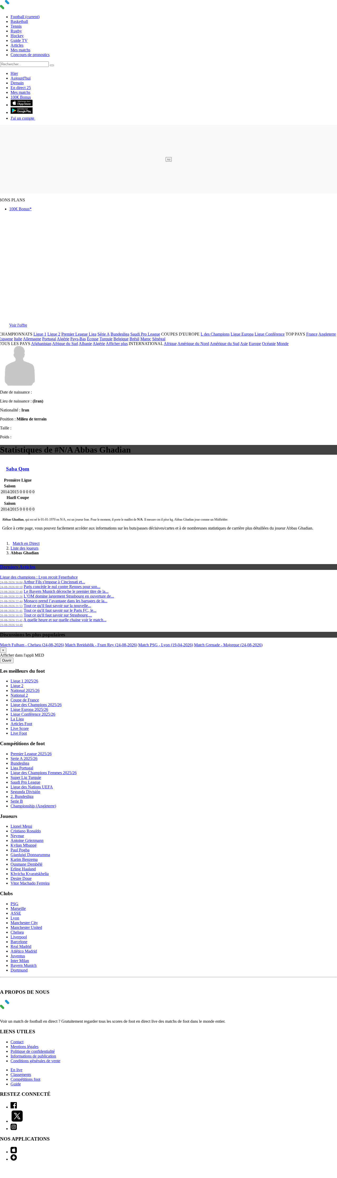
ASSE (16, 913)
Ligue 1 (39, 334)
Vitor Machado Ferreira (30, 883)
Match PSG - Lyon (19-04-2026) (165, 645)
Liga (92, 334)
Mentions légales (24, 1046)
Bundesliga (120, 334)
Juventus (18, 956)
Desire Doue (21, 878)
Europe (255, 343)
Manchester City (24, 922)
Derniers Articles (17, 567)
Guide (16, 1084)
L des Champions (215, 334)
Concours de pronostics (30, 54)
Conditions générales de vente (35, 1061)
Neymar (17, 835)
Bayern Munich (24, 965)
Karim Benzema (24, 859)
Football (25, 16)
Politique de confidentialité (33, 1051)
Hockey (17, 35)
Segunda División (25, 791)
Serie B (17, 801)
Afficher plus (117, 343)
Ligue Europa (242, 334)
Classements (21, 1074)
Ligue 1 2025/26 (24, 681)
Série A (103, 334)
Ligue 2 (53, 334)
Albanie (85, 343)
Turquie (106, 339)
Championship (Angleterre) (33, 806)
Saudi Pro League (145, 334)
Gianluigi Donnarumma (30, 854)
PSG (14, 903)
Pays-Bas (78, 339)
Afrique (170, 343)
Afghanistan (41, 343)
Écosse (92, 339)
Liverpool (19, 937)
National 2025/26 (25, 690)
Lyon (15, 918)
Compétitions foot (25, 1079)
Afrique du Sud (65, 343)
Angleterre (327, 334)
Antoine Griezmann (27, 840)
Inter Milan (20, 960)
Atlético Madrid (24, 951)
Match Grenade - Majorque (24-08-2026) (228, 645)
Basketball (19, 21)
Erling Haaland (23, 869)
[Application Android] (14, 1159)
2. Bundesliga (22, 796)
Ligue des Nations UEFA (32, 787)
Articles (17, 45)
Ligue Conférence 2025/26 (33, 714)
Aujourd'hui (21, 78)
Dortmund (19, 970)
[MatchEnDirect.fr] (17, 8)
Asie (244, 343)
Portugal (49, 339)
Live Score (20, 728)
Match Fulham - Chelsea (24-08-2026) (32, 645)
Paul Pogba (20, 850)
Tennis (16, 26)
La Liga (17, 719)
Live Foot (19, 733)
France (312, 334)
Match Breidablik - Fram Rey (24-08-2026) (101, 645)
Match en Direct (26, 543)
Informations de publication (33, 1056)
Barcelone (19, 941)
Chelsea (17, 932)
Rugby (16, 31)
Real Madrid (21, 946)
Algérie (63, 339)
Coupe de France (25, 700)
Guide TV (19, 40)
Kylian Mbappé (24, 845)
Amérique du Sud (224, 343)
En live (16, 1070)
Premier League (74, 334)
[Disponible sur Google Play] (22, 112)
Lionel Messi (21, 826)
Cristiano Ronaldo (26, 831)
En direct (21, 87)
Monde (283, 343)
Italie (18, 339)
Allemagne (32, 339)
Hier (14, 73)
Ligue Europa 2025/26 (29, 709)
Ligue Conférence (270, 334)
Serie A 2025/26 (24, 758)
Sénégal (158, 339)
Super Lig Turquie (26, 777)
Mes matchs (20, 50)
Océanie (269, 343)
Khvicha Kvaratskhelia (30, 873)
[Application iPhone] (14, 1152)
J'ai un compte (23, 118)
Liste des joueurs (24, 548)
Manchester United (26, 927)
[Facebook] (14, 1107)
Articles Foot (21, 723)
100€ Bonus (21, 97)
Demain (17, 83)
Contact (17, 1042)
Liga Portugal (22, 768)
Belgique (120, 339)
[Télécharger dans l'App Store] (22, 105)
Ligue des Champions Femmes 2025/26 (44, 772)
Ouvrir (6, 660)
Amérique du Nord (193, 343)
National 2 (19, 695)
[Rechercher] (52, 65)
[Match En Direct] (17, 1007)
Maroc (145, 339)
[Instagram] (14, 1128)
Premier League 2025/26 (31, 754)
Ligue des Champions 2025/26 (36, 704)
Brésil (134, 339)
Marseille (18, 908)
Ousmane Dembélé (26, 864)
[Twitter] (17, 1121)
